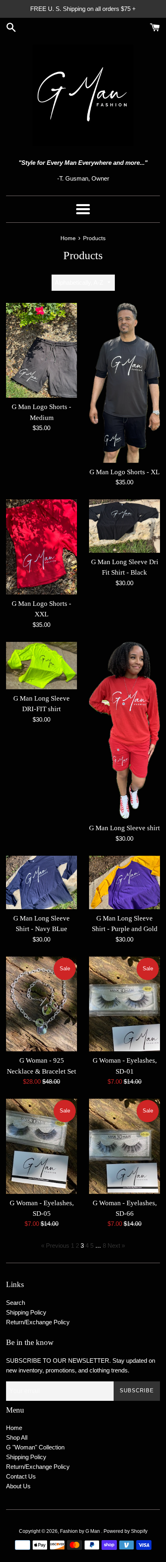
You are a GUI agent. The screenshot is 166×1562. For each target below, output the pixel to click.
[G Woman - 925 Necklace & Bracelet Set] (41, 1004)
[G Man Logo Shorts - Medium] (41, 350)
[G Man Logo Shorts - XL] (124, 383)
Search (15, 1302)
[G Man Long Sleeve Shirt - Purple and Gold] (124, 882)
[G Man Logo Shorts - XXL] (41, 547)
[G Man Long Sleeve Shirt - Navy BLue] (41, 882)
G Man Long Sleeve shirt (124, 828)
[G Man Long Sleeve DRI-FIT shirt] (41, 666)
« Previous (55, 1245)
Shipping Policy (26, 1312)
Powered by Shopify (125, 1531)
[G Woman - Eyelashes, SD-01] (124, 1004)
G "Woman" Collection (35, 1447)
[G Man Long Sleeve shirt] (124, 730)
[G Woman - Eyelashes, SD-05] (41, 1146)
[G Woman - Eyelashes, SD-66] (124, 1146)
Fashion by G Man (80, 1531)
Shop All (16, 1437)
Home (14, 1427)
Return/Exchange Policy (38, 1322)
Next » (116, 1245)
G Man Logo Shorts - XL (124, 472)
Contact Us (21, 1476)
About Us (18, 1486)
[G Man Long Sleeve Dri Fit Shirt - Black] (124, 526)
